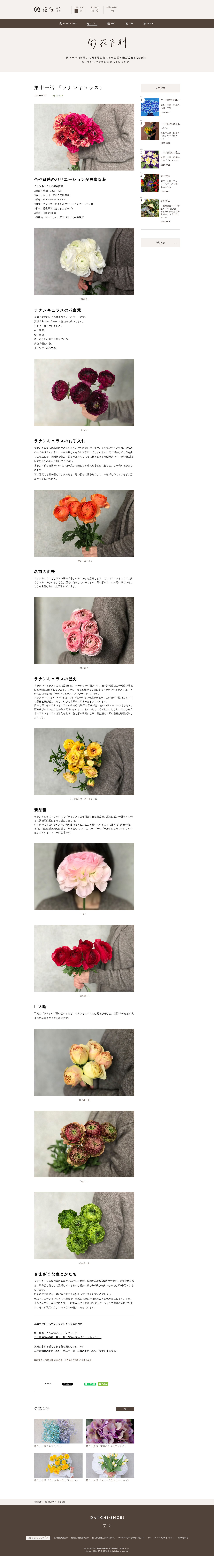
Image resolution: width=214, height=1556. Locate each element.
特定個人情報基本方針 (80, 1538)
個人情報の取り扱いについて (103, 1538)
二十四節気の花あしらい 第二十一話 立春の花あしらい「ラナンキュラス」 (76, 1351)
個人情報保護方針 (61, 1538)
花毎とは (160, 242)
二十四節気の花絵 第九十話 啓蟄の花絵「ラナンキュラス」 (67, 1337)
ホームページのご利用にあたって (131, 1538)
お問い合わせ (183, 1538)
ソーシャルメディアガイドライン (161, 1538)
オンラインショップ (36, 1538)
